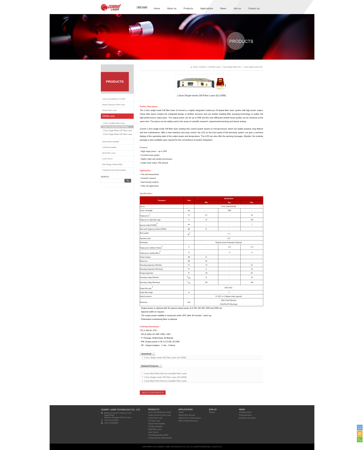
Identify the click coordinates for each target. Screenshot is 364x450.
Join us (237, 8)
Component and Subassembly (114, 170)
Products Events (245, 415)
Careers (212, 412)
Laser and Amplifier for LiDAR (113, 99)
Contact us (254, 8)
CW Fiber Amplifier (109, 147)
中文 (212, 447)
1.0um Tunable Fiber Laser (114, 123)
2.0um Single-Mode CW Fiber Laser (117, 134)
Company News (245, 412)
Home (157, 8)
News (223, 8)
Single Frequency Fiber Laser (113, 105)
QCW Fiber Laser (109, 153)
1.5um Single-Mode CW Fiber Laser (117, 130)
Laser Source (107, 159)
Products (188, 8)
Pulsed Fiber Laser (109, 110)
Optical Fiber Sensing (186, 415)
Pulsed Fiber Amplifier (110, 142)
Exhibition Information (247, 418)
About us (171, 8)
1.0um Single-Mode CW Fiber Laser (116, 127)
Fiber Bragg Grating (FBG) (112, 164)
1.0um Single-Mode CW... (232, 67)
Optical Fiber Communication (189, 418)
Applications (206, 8)
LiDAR (181, 412)
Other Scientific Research (188, 421)
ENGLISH (218, 447)
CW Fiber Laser (108, 116)
